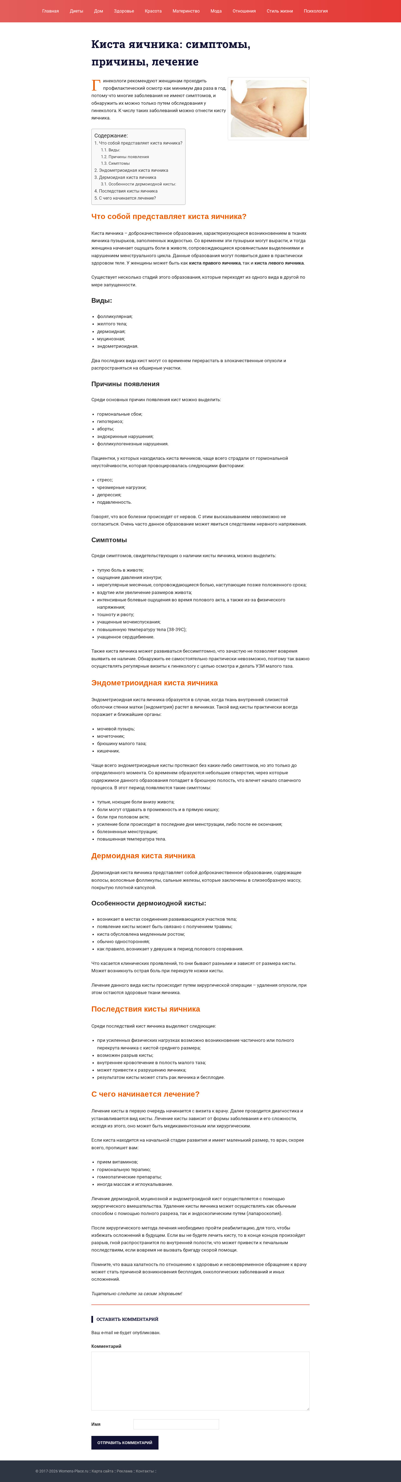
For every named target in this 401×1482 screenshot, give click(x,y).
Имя (95, 1424)
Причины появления (129, 156)
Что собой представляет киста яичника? (140, 143)
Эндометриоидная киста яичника (133, 170)
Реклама (125, 1471)
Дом (98, 11)
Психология (316, 11)
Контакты (145, 1471)
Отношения (244, 11)
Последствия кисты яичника (128, 191)
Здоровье (124, 11)
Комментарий (106, 1346)
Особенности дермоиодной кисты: (142, 184)
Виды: (114, 150)
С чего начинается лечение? (127, 198)
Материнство (186, 11)
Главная (50, 11)
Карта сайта (102, 1471)
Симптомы (119, 163)
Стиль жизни (280, 11)
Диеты (76, 11)
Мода (216, 11)
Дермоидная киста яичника (127, 177)
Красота (153, 11)
